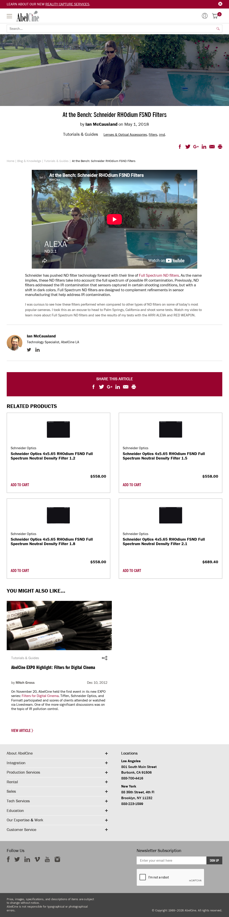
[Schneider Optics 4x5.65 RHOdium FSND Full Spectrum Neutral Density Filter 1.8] (58, 515)
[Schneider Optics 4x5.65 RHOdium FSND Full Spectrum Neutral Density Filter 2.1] (171, 515)
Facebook (8, 859)
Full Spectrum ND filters (159, 275)
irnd (162, 134)
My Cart (219, 14)
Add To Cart (20, 485)
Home (10, 161)
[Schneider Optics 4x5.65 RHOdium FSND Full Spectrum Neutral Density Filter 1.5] (171, 429)
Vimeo (37, 859)
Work (38, 820)
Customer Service (21, 829)
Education (15, 810)
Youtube (47, 859)
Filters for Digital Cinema (40, 696)
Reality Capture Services (67, 4)
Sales (11, 791)
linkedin (27, 859)
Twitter (29, 350)
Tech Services (18, 801)
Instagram (57, 859)
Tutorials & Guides (56, 161)
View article (21, 730)
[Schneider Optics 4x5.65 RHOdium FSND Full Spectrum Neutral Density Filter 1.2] (58, 429)
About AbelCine (20, 753)
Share (104, 658)
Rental (12, 782)
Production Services (23, 772)
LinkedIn (37, 350)
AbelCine (28, 16)
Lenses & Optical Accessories (125, 134)
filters (153, 134)
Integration (16, 763)
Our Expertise (18, 820)
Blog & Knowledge (29, 161)
